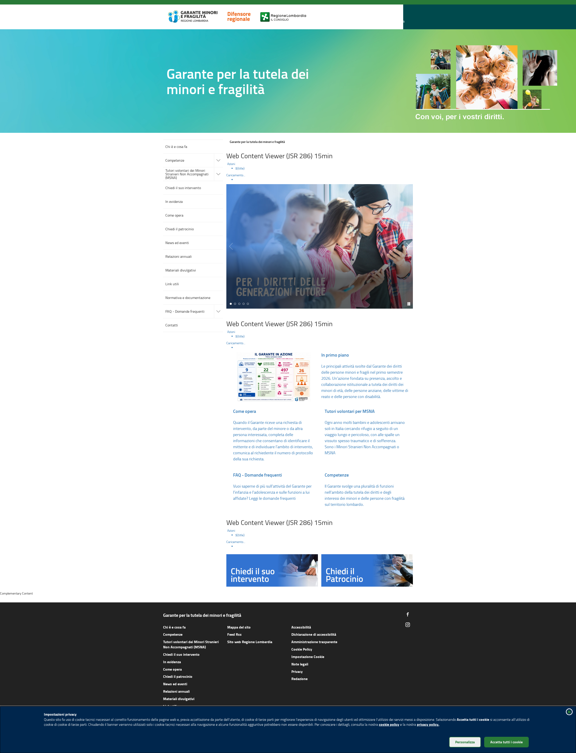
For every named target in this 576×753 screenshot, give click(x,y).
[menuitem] (324, 168)
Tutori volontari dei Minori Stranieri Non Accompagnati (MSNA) (191, 644)
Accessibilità (301, 627)
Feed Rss (234, 634)
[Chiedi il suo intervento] (272, 570)
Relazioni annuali (176, 691)
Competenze (172, 634)
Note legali (299, 664)
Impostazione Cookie (307, 656)
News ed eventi (175, 683)
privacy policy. (428, 724)
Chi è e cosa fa (174, 627)
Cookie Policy (301, 649)
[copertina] (319, 246)
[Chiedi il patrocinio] (367, 570)
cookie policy (389, 724)
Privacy (297, 671)
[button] (400, 17)
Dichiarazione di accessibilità (313, 634)
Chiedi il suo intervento (181, 654)
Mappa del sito (239, 627)
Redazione (299, 678)
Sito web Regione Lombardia (249, 641)
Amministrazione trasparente (314, 641)
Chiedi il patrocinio (177, 676)
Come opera (172, 669)
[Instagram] (408, 625)
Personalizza (465, 741)
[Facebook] (408, 614)
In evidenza (172, 661)
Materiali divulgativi (178, 698)
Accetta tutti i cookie (506, 741)
